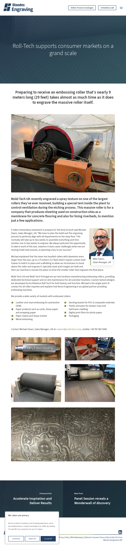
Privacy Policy (64, 537)
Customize (16, 539)
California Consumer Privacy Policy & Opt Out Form (103, 537)
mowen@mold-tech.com (68, 329)
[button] (121, 8)
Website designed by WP (112, 540)
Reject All (32, 539)
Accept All (48, 539)
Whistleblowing (76, 537)
